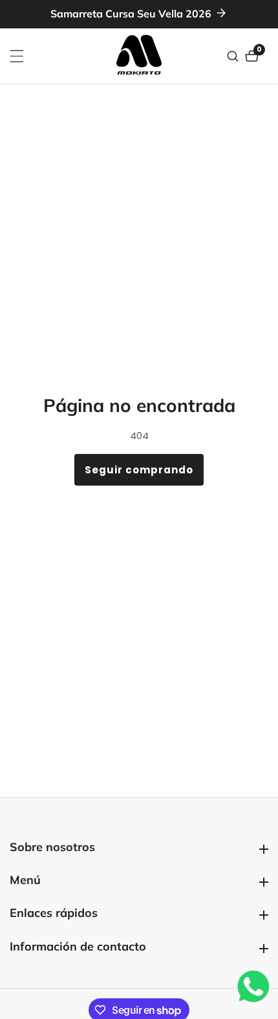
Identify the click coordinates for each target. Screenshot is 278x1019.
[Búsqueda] (234, 56)
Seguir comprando (139, 470)
